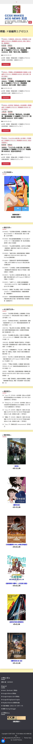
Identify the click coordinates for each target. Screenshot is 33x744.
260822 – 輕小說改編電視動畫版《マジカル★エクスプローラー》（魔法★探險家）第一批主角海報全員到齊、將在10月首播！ (17, 241)
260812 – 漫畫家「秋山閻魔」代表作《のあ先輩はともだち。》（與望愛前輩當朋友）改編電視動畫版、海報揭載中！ (17, 291)
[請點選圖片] (16, 719)
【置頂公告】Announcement (18, 424)
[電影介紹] (16, 464)
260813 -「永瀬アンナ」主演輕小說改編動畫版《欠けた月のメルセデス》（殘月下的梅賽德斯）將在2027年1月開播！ (17, 284)
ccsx (6, 395)
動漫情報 (4, 45)
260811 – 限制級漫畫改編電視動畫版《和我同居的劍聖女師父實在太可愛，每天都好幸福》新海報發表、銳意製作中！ (17, 299)
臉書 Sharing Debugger (9, 709)
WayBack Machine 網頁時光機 (11, 703)
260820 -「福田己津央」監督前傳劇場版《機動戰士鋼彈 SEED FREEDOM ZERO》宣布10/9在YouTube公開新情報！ (17, 255)
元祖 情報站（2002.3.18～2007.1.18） (13, 706)
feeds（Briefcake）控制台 (10, 690)
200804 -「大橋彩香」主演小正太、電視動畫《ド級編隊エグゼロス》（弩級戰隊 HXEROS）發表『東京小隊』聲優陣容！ (16, 50)
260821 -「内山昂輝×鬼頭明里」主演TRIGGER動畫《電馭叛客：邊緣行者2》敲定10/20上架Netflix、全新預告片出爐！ (17, 248)
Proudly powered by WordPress (11, 738)
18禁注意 (4, 111)
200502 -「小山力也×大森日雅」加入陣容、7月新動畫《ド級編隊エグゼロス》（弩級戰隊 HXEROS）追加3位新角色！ (16, 149)
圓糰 (6, 417)
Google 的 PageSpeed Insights (11, 699)
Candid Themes (17, 740)
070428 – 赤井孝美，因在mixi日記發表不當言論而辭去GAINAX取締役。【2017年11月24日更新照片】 (17, 397)
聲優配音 (10, 45)
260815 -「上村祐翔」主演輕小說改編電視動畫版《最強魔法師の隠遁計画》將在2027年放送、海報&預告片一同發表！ (17, 270)
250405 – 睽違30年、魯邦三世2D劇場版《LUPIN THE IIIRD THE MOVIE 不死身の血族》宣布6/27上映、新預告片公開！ (17, 412)
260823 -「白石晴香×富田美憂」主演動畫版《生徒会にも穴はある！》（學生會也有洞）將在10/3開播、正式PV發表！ (17, 233)
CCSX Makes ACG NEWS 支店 (16, 17)
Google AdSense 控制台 (9, 693)
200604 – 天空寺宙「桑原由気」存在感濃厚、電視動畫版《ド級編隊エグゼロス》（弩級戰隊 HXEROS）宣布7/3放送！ (16, 116)
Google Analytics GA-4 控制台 (11, 696)
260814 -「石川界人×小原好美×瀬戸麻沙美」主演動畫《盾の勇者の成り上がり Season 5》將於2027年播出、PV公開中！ (17, 277)
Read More (6, 64)
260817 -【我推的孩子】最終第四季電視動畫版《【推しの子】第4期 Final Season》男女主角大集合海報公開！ (16, 262)
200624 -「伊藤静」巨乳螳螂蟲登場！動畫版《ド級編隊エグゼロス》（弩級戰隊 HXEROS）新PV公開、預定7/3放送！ (16, 83)
